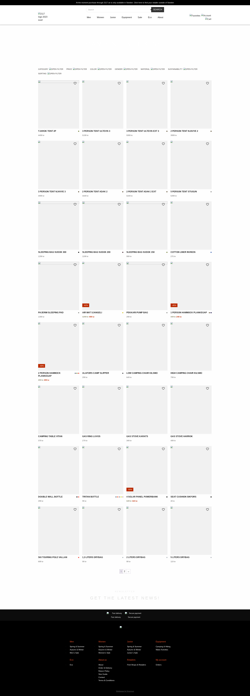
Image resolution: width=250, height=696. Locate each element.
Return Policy (103, 671)
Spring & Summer (77, 646)
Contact (101, 677)
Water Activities (162, 650)
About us (102, 660)
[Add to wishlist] (75, 83)
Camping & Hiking (163, 646)
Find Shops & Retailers (136, 665)
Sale (140, 17)
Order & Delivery (105, 668)
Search (157, 9)
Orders (158, 665)
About (160, 17)
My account (161, 660)
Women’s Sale (104, 653)
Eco (150, 17)
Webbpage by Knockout (125, 691)
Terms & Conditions (106, 680)
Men (89, 17)
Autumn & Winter (77, 650)
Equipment (127, 17)
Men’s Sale (74, 653)
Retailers (131, 660)
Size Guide (102, 674)
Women (100, 17)
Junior (113, 17)
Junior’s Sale (132, 653)
